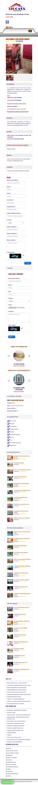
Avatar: (10, 304)
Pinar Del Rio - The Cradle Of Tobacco (16, 721)
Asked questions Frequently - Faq (15, 730)
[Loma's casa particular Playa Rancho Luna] (10, 499)
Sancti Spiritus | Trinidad (13, 753)
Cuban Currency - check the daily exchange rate (18, 714)
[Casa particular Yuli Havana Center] (10, 492)
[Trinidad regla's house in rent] (10, 588)
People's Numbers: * (12, 226)
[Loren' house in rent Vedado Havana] (10, 629)
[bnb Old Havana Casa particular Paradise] (10, 485)
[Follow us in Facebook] (7, 22)
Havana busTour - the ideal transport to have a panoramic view (18, 718)
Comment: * (11, 311)
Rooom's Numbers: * (12, 233)
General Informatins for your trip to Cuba (16, 687)
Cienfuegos (10, 755)
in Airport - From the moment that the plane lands (18, 701)
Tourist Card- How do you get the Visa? (16, 692)
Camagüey (9, 771)
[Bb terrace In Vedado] (10, 464)
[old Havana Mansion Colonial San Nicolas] (10, 457)
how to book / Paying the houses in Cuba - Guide (18, 685)
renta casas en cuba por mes (14, 737)
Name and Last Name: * (13, 180)
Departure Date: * (11, 206)
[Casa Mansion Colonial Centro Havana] (10, 512)
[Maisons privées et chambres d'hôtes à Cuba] (11, 27)
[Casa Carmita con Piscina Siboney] (19, 59)
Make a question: (11, 240)
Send (12, 337)
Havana (9, 748)
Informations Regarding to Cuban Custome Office (19, 694)
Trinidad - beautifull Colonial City (15, 728)
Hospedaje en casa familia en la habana (17, 710)
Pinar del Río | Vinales (12, 750)
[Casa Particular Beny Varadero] (10, 554)
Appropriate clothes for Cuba (14, 696)
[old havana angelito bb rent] (10, 478)
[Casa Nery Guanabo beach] (10, 547)
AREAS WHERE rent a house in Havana (16, 689)
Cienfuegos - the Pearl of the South (15, 723)
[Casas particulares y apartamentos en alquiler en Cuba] (7, 27)
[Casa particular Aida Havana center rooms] (10, 595)
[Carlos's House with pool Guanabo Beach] (10, 533)
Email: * (9, 193)
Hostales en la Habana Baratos (14, 741)
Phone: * (9, 186)
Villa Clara (9, 760)
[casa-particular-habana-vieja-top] (10, 609)
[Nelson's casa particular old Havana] (10, 471)
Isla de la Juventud (11, 764)
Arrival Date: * (10, 200)
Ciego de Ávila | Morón (12, 773)
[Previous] (9, 355)
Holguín (9, 769)
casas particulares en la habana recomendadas (18, 739)
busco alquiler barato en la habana (15, 703)
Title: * (9, 291)
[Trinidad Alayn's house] (10, 657)
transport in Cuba (11, 712)
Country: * (9, 220)
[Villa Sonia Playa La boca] (10, 616)
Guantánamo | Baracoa (12, 766)
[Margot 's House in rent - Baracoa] (10, 519)
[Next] (29, 355)
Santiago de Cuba (11, 762)
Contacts (9, 735)
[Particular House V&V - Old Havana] (10, 567)
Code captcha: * (11, 252)
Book (28, 263)
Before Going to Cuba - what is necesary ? (17, 683)
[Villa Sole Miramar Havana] (10, 636)
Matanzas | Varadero (12, 757)
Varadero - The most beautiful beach (15, 699)
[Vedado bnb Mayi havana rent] (10, 643)
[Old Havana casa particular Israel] (10, 506)
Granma (9, 776)
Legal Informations (11, 732)
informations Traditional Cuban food (15, 725)
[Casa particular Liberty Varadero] (10, 581)
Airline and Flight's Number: (14, 213)
